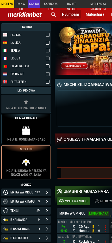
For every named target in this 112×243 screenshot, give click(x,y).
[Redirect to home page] (24, 14)
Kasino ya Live (51, 5)
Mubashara (95, 14)
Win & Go (21, 5)
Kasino (34, 4)
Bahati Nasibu (72, 5)
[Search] (53, 14)
